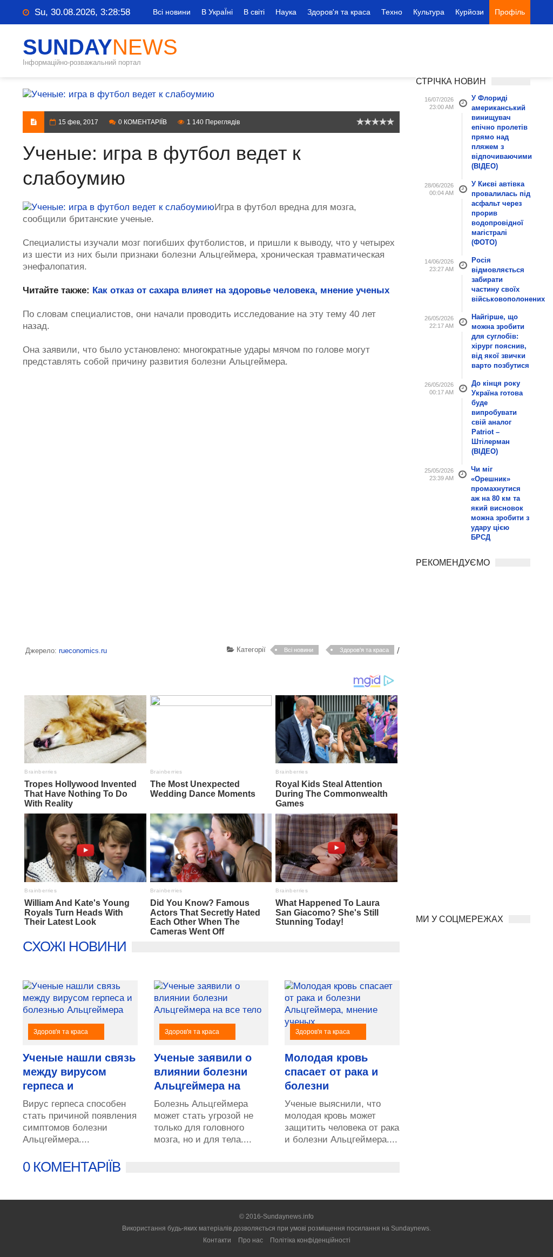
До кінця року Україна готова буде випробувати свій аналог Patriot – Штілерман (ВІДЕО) (497, 417)
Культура (428, 12)
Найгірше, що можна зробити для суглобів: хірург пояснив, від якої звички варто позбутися (500, 341)
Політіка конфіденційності (310, 1240)
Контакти (217, 1240)
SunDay (100, 47)
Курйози (469, 12)
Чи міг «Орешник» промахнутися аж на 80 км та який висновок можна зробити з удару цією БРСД (500, 503)
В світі (254, 12)
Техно (391, 12)
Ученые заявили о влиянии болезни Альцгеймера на (203, 1072)
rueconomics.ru (83, 651)
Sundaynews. (411, 1228)
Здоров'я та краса (338, 12)
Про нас (250, 1240)
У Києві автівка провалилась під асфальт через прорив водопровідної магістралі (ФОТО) (500, 213)
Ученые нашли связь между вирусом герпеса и (79, 1072)
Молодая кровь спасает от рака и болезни (331, 1072)
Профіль (510, 12)
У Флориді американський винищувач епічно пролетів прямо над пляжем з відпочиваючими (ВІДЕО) (501, 132)
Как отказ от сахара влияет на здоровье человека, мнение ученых (240, 290)
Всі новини (172, 12)
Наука (285, 12)
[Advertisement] (211, 508)
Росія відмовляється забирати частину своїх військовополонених (501, 279)
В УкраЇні (217, 12)
